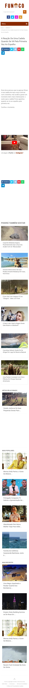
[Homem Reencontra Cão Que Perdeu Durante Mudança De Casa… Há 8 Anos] (14, 260)
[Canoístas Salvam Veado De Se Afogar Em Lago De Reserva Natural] (14, 340)
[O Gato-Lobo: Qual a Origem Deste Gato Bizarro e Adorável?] (14, 314)
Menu (4, 24)
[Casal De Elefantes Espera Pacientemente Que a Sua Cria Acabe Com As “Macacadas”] (14, 233)
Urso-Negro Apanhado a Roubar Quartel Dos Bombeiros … (11, 585)
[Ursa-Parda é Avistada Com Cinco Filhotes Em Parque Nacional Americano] (14, 367)
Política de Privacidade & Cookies (15, 686)
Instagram (19, 153)
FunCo (6, 681)
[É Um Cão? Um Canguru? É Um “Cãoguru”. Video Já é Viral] (14, 287)
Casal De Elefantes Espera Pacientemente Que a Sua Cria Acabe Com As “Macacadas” (12, 245)
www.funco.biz (21, 681)
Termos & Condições (22, 684)
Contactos (12, 684)
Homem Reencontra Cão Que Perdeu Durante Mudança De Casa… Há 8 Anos (14, 271)
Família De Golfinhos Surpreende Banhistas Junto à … (13, 553)
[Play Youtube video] (14, 142)
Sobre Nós (4, 684)
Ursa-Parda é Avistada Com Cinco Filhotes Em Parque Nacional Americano (13, 379)
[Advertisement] (14, 72)
